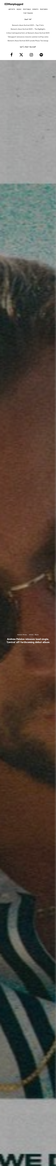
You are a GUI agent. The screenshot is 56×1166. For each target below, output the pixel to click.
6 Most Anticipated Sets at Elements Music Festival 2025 (28, 33)
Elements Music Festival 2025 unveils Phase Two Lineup (28, 41)
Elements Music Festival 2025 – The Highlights (28, 29)
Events (35, 9)
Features (44, 9)
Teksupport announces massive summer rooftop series (28, 37)
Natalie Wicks (22, 635)
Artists (11, 9)
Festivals (27, 9)
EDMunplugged (14, 4)
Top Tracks (28, 13)
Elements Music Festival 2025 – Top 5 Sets (28, 25)
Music (19, 9)
